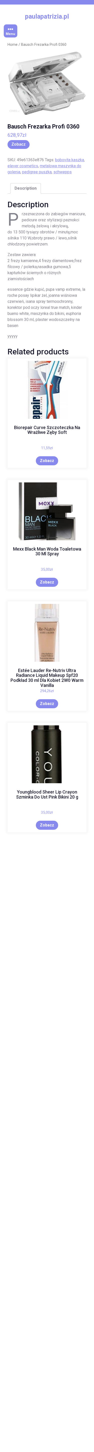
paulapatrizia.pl (47, 16)
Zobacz (19, 144)
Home (13, 44)
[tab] (25, 188)
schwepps (62, 172)
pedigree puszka (37, 172)
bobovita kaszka (69, 159)
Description (26, 188)
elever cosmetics (23, 165)
